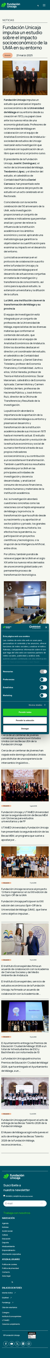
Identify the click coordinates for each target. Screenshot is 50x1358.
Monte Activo (7, 1292)
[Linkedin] (23, 1343)
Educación (8, 55)
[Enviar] (41, 1203)
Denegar (25, 729)
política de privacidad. (27, 1196)
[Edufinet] (11, 1298)
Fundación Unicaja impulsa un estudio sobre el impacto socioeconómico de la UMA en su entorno (25, 37)
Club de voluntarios (9, 1307)
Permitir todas (25, 712)
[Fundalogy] (12, 1302)
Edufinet (5, 1297)
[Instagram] (28, 1343)
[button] (38, 5)
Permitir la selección (25, 720)
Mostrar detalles (35, 705)
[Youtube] (11, 1343)
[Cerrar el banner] (46, 627)
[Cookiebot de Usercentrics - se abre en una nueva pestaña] (30, 627)
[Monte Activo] (15, 1293)
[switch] (43, 679)
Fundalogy (6, 1302)
